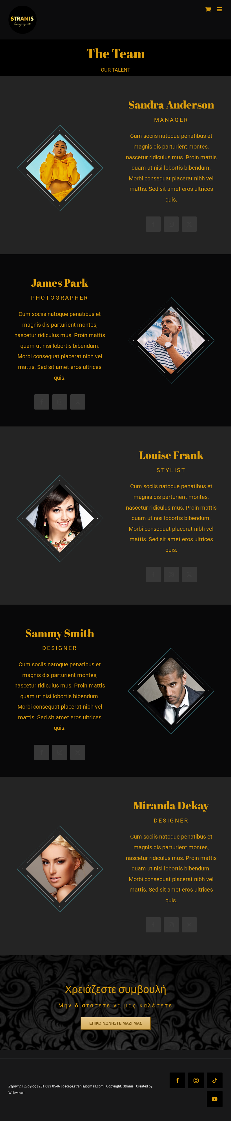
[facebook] (153, 224)
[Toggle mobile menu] (220, 9)
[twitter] (189, 224)
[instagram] (171, 224)
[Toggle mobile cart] (208, 9)
